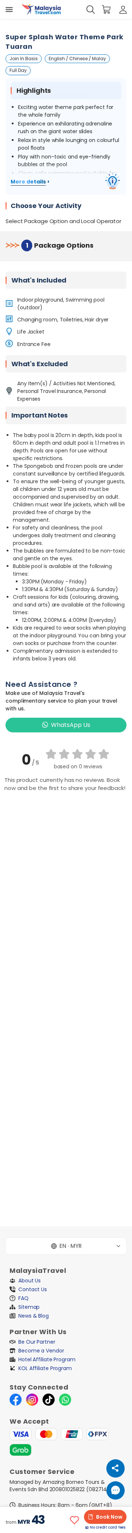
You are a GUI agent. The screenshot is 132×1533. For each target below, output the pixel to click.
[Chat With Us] (115, 1490)
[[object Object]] (9, 9)
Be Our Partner (36, 1342)
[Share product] (115, 1468)
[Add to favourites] (74, 1520)
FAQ (23, 1298)
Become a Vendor (41, 1350)
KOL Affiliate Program (45, 1368)
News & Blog (33, 1315)
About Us (29, 1280)
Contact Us (32, 1289)
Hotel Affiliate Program (47, 1359)
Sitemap (29, 1307)
